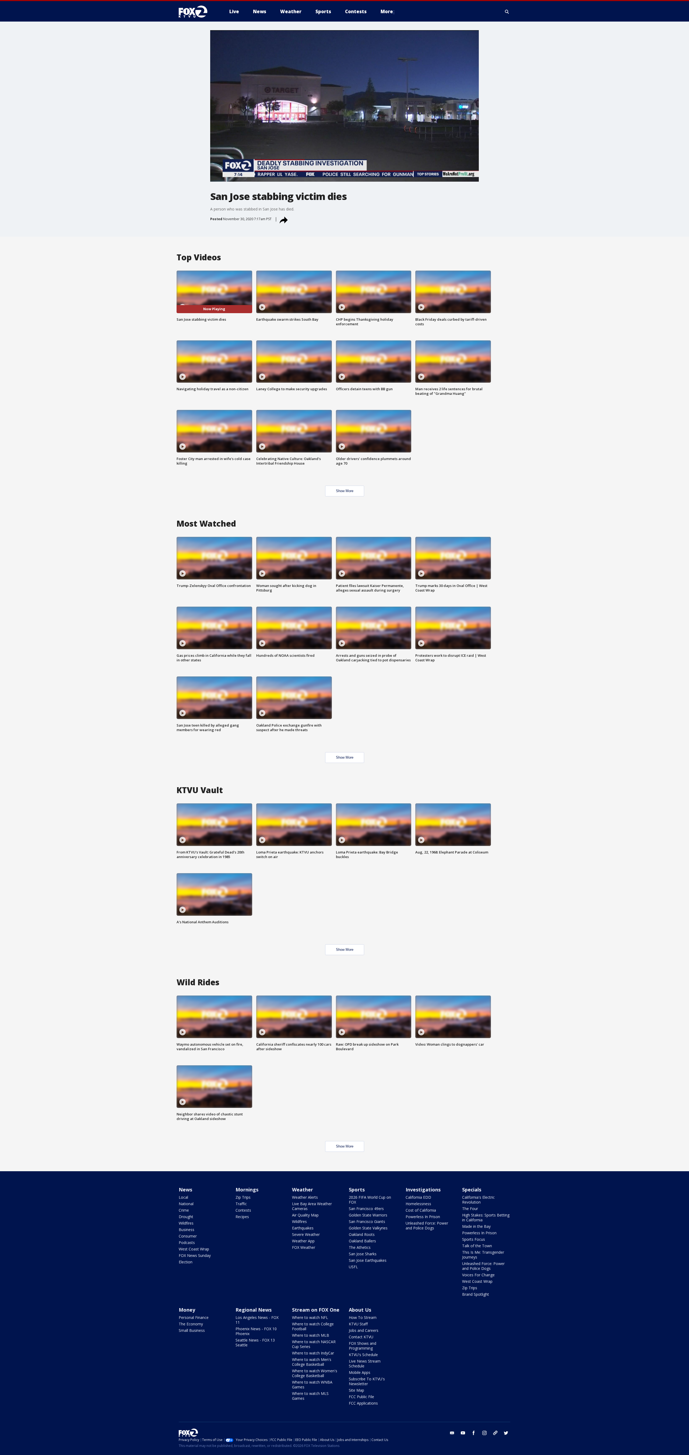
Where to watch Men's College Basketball (311, 1362)
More (387, 11)
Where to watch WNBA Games (312, 1385)
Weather (302, 1189)
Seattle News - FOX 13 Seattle (255, 1342)
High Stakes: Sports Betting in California (485, 1217)
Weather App (303, 1240)
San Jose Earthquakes (367, 1260)
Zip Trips (243, 1197)
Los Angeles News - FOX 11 (257, 1320)
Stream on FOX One (315, 1310)
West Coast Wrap (194, 1249)
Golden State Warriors (368, 1215)
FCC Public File (361, 1396)
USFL (353, 1266)
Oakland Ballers (362, 1240)
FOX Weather (303, 1247)
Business (186, 1229)
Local (183, 1197)
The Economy (191, 1323)
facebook (473, 1433)
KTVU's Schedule (363, 1354)
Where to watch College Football (313, 1326)
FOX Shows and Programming (362, 1346)
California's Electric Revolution (478, 1200)
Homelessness (418, 1203)
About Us (360, 1310)
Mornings (246, 1189)
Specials (471, 1189)
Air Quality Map (305, 1215)
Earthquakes (303, 1228)
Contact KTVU (361, 1336)
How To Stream (363, 1317)
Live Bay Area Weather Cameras (312, 1206)
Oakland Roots (362, 1234)
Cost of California (421, 1210)
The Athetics (360, 1247)
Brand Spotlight (475, 1294)
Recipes (242, 1216)
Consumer (188, 1236)
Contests (243, 1210)
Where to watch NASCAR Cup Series (314, 1344)
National (186, 1203)
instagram (484, 1433)
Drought (186, 1216)
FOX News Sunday (195, 1255)
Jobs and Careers (363, 1330)
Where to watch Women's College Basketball (314, 1373)
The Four (470, 1208)
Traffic (241, 1203)
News (185, 1189)
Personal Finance (194, 1317)
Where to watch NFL (310, 1317)
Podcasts (187, 1242)
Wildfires (186, 1223)
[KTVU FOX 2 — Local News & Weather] (196, 11)
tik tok (495, 1433)
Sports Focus (473, 1239)
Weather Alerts (305, 1197)
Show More (344, 491)
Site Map (356, 1390)
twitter (506, 1433)
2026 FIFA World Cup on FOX (370, 1200)
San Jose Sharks (363, 1253)
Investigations (423, 1189)
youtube (463, 1433)
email (452, 1433)
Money (187, 1310)
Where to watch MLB (310, 1335)
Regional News (253, 1310)
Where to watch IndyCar (313, 1353)
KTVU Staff (358, 1323)
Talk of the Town (477, 1245)
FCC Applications (363, 1403)
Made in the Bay (476, 1226)
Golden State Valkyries (368, 1228)
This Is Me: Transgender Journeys (483, 1255)
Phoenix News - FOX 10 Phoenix (256, 1331)
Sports (357, 1189)
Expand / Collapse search (507, 12)
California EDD (418, 1197)
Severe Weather (306, 1234)
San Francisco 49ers (366, 1208)
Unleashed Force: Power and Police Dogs (427, 1226)
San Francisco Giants (367, 1221)
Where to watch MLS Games (310, 1396)
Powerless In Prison (423, 1216)
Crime (184, 1210)
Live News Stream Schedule (365, 1363)
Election (185, 1261)
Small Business (192, 1330)
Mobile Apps (359, 1372)
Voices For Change (478, 1274)
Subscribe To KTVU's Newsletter (367, 1381)
